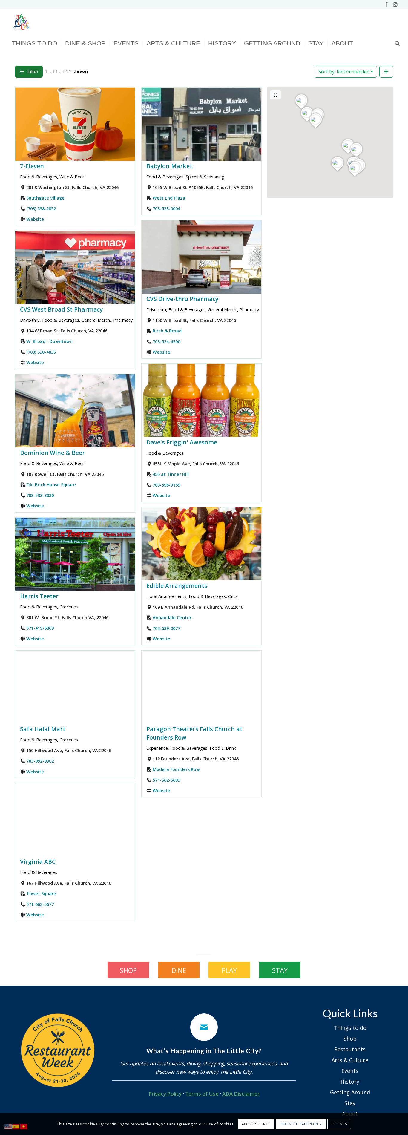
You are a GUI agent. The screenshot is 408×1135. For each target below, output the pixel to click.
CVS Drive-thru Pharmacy (182, 299)
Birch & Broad (167, 331)
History (349, 1081)
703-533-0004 (166, 208)
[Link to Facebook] (386, 4)
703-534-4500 (166, 341)
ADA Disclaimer (241, 1093)
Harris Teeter (39, 596)
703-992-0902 (40, 761)
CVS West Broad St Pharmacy (61, 309)
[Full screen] (275, 94)
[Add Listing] (386, 72)
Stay (349, 1103)
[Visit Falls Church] (21, 22)
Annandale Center (172, 617)
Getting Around (350, 1092)
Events (349, 1070)
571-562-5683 (166, 780)
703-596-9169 (166, 484)
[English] (8, 1126)
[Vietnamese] (24, 1126)
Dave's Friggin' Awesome (181, 442)
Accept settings (256, 1124)
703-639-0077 (166, 628)
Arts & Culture (350, 1060)
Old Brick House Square (51, 484)
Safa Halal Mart (42, 729)
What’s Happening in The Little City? (204, 1051)
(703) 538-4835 (41, 352)
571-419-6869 (40, 628)
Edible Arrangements (176, 586)
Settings (339, 1124)
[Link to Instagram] (395, 4)
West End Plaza (169, 198)
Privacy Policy (165, 1093)
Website (35, 219)
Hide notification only (301, 1124)
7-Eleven (32, 166)
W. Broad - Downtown (49, 341)
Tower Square (41, 894)
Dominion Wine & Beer (52, 453)
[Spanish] (16, 1126)
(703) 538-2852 (41, 208)
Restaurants (350, 1049)
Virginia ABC (38, 862)
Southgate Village (45, 198)
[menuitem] (34, 43)
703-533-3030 (40, 495)
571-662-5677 (40, 904)
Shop (350, 1038)
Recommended (343, 71)
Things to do (350, 1027)
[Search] (395, 43)
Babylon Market (169, 166)
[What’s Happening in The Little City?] (204, 1027)
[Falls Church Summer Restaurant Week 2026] (58, 1050)
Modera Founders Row (176, 769)
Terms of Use (202, 1093)
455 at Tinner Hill (171, 474)
